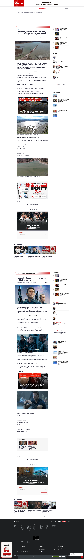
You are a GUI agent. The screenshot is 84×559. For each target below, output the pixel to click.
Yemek (40, 527)
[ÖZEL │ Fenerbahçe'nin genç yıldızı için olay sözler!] (57, 33)
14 (35, 228)
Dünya (34, 524)
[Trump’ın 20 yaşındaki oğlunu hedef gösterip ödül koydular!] (55, 101)
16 (37, 228)
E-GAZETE (59, 521)
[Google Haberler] (40, 209)
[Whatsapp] (40, 38)
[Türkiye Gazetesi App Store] (36, 537)
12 (33, 228)
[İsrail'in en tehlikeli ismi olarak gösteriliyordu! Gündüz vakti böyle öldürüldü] (57, 29)
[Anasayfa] (16, 521)
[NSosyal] (36, 209)
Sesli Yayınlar (54, 526)
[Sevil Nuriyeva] (54, 66)
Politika (15, 525)
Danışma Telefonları (29, 540)
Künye (28, 538)
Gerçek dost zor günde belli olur (61, 77)
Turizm (21, 532)
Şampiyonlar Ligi (29, 528)
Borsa (21, 525)
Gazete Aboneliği (29, 539)
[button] (46, 221)
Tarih (46, 528)
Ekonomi (22, 524)
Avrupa (34, 526)
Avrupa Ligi (28, 529)
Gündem (15, 524)
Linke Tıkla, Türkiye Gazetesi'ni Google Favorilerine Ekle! (27, 273)
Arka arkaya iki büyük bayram (60, 61)
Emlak (21, 530)
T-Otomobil (22, 531)
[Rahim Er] (54, 61)
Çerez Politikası (67, 555)
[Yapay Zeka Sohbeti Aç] (82, 557)
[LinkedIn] (35, 210)
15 (36, 228)
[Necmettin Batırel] (54, 77)
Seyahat (41, 528)
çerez (33, 556)
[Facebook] (19, 201)
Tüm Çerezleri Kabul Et (55, 556)
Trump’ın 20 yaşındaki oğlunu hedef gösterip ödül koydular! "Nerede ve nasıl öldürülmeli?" (63, 100)
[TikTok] (27, 551)
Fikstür (28, 527)
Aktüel (40, 529)
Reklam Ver (28, 542)
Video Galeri (22, 541)
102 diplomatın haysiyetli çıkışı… (61, 57)
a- (34, 71)
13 (34, 228)
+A (36, 71)
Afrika (34, 528)
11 (32, 228)
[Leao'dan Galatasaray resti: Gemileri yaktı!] (55, 97)
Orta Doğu (34, 525)
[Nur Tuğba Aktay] (54, 71)
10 (31, 228)
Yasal (27, 541)
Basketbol (28, 530)
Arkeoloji (47, 526)
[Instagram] (25, 551)
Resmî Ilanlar (22, 538)
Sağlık (40, 525)
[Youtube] (23, 551)
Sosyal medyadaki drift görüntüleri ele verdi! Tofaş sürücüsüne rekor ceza (63, 116)
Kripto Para (22, 529)
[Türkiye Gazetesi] (42, 8)
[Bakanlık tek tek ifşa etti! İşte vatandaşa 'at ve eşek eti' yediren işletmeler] (57, 47)
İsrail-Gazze (34, 529)
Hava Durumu (41, 526)
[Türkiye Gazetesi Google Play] (36, 539)
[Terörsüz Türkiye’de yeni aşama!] (55, 112)
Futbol (28, 525)
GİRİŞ (68, 521)
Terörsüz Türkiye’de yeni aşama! (62, 110)
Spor (27, 524)
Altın (21, 526)
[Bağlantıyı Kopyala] (43, 38)
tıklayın (61, 333)
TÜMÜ (42, 228)
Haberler (19, 29)
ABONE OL (64, 521)
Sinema (47, 525)
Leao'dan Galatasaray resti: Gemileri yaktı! (62, 95)
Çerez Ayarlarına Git (62, 556)
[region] (42, 557)
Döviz (21, 527)
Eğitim (15, 526)
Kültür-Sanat (47, 524)
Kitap (46, 527)
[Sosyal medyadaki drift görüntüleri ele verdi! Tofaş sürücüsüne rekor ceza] (55, 117)
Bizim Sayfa (53, 524)
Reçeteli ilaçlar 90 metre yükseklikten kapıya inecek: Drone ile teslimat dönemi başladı (63, 106)
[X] (31, 210)
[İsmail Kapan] (54, 57)
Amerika (34, 527)
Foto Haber (22, 540)
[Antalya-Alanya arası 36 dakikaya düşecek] (57, 43)
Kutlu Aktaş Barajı (20, 78)
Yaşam (40, 524)
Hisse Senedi (22, 528)
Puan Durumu (28, 526)
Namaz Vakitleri (54, 525)
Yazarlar (15, 534)
